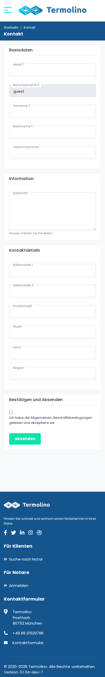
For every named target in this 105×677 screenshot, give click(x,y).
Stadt (17, 326)
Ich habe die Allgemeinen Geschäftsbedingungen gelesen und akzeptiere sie (50, 420)
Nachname (23, 126)
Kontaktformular (28, 642)
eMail (18, 64)
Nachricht (20, 193)
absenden (25, 438)
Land (16, 347)
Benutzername (26, 85)
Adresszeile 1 (23, 265)
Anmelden (18, 585)
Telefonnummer (26, 147)
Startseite (11, 27)
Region (18, 368)
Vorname (21, 106)
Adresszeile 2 (23, 285)
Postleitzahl (22, 306)
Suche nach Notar (26, 559)
